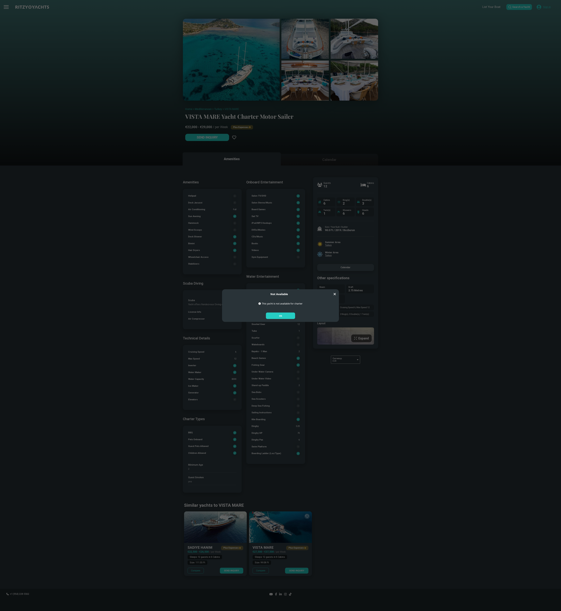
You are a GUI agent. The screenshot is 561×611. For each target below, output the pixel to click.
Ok (280, 315)
